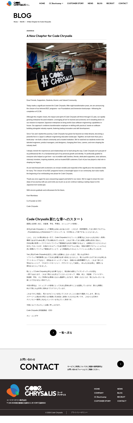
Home (16, 22)
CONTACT (123, 3)
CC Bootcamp (55, 3)
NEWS (90, 3)
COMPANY (98, 393)
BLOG (99, 3)
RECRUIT (110, 3)
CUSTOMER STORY (75, 3)
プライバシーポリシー (79, 412)
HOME (42, 3)
